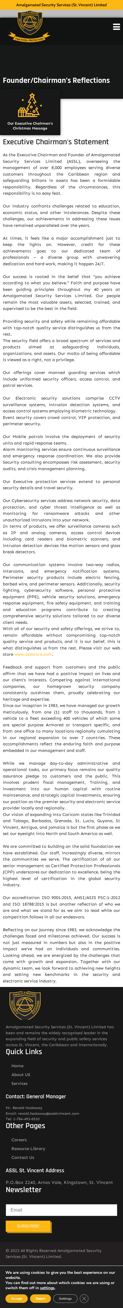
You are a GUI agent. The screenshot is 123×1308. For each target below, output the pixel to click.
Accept (16, 1298)
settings (47, 1288)
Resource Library (28, 1148)
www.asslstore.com (33, 654)
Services (19, 1083)
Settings (65, 1298)
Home (17, 1065)
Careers (19, 1139)
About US (20, 1074)
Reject (40, 1298)
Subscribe (28, 1226)
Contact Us (22, 1157)
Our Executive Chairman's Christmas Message (30, 125)
